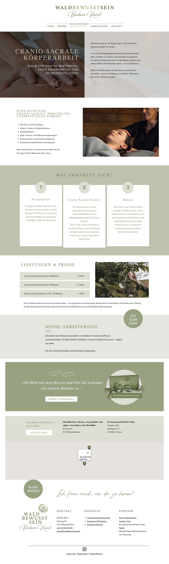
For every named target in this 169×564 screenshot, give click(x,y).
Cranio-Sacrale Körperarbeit (98, 517)
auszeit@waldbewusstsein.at (68, 531)
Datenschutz (82, 553)
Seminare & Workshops (97, 521)
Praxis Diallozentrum (127, 517)
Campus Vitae (125, 521)
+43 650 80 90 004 (65, 527)
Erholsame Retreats (95, 524)
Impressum (71, 553)
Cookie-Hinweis (96, 553)
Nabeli (122, 527)
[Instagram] (84, 549)
